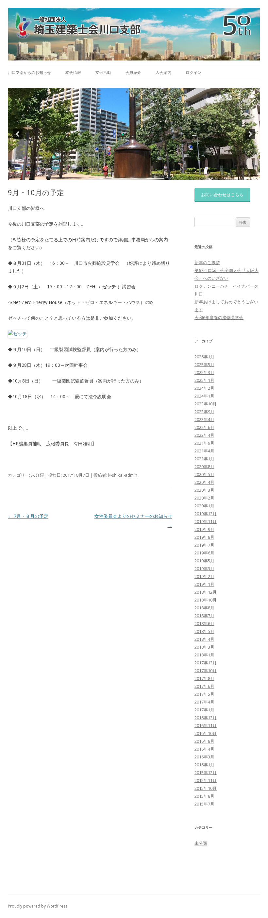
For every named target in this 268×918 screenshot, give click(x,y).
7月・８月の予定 (28, 516)
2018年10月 (205, 600)
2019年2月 (204, 576)
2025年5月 (204, 364)
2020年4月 (204, 482)
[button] (18, 134)
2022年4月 (204, 435)
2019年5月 (204, 561)
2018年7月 (204, 616)
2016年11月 (205, 725)
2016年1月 (204, 765)
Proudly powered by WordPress (37, 906)
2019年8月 (204, 537)
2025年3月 (204, 372)
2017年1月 (204, 710)
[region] (134, 134)
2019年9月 (204, 529)
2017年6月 (204, 686)
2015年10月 (205, 788)
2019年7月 (204, 545)
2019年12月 (205, 514)
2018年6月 (204, 623)
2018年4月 (204, 639)
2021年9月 (204, 443)
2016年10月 (205, 733)
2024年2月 (204, 388)
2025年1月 (204, 380)
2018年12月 (205, 592)
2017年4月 (204, 702)
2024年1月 (204, 396)
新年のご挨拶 (207, 262)
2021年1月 (204, 459)
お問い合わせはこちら (222, 194)
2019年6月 (204, 553)
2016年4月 (204, 749)
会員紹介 (133, 72)
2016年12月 (205, 718)
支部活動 (103, 72)
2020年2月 (204, 498)
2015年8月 (204, 796)
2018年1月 (204, 655)
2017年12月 (205, 663)
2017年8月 (204, 678)
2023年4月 (204, 419)
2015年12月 (205, 772)
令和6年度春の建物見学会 (218, 317)
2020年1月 (204, 506)
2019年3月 (204, 568)
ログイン (193, 72)
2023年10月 (205, 404)
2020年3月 (204, 490)
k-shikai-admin (122, 475)
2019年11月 (205, 521)
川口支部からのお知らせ (29, 72)
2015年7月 (204, 804)
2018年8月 (204, 608)
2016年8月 (204, 741)
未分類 (37, 475)
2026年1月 (204, 357)
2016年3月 (204, 757)
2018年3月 (204, 647)
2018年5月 (204, 631)
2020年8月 (204, 466)
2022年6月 (204, 427)
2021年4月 (204, 451)
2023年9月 (204, 412)
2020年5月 (204, 474)
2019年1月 (204, 584)
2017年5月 (204, 694)
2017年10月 (205, 670)
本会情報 (73, 72)
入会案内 (163, 72)
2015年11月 (205, 780)
